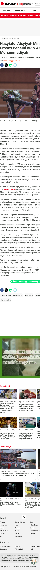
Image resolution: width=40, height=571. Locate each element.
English (32, 533)
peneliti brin (29, 295)
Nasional (6, 10)
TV (1, 536)
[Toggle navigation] (2, 3)
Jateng (33, 10)
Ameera (2, 522)
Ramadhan (18, 536)
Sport (32, 528)
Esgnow (2, 533)
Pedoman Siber (35, 546)
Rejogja (7, 38)
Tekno (17, 531)
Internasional (4, 531)
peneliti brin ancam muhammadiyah (11, 295)
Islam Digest (34, 525)
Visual (17, 533)
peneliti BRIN (9, 189)
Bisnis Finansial (35, 531)
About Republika (5, 546)
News (2, 528)
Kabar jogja (20, 10)
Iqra (16, 525)
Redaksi (17, 546)
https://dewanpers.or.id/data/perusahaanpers (16, 560)
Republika (4, 15)
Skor (31, 522)
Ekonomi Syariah (20, 522)
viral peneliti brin (6, 300)
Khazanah (3, 525)
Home (2, 38)
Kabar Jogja (15, 38)
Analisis (17, 528)
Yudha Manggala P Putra (11, 61)
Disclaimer (3, 549)
